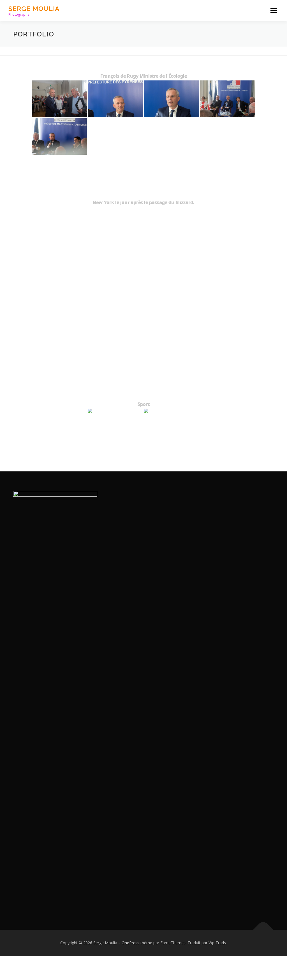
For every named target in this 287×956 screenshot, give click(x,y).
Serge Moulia (34, 8)
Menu (274, 10)
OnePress (130, 942)
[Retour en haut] (263, 930)
